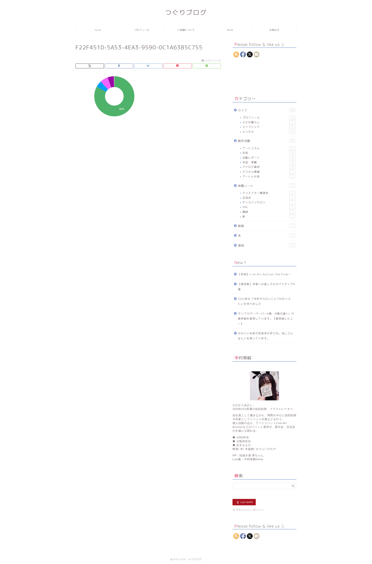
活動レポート (268, 157)
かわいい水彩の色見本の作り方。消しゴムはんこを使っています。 (265, 335)
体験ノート (266, 186)
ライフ (266, 110)
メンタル (267, 131)
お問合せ (274, 29)
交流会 (267, 197)
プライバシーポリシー (249, 510)
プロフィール (142, 29)
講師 (267, 212)
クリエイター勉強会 (267, 193)
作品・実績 (267, 162)
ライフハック (268, 127)
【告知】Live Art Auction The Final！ (264, 274)
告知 (268, 153)
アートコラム (267, 148)
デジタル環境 (267, 172)
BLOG (230, 29)
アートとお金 (267, 176)
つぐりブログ (186, 12)
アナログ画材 (268, 167)
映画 (265, 226)
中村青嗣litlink (253, 459)
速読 (265, 245)
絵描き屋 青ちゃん (251, 455)
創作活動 (266, 141)
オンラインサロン (267, 202)
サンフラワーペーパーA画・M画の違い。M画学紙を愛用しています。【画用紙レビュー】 (266, 318)
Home (97, 29)
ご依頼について (186, 29)
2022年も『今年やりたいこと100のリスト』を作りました (264, 301)
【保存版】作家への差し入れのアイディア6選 (266, 286)
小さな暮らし (267, 122)
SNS (267, 207)
